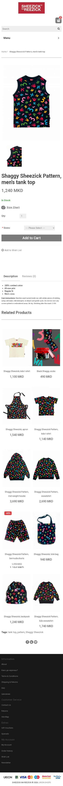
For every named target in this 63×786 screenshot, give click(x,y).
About (4, 664)
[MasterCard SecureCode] (46, 778)
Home (4, 52)
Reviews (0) (29, 276)
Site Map (5, 717)
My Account (6, 745)
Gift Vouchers (7, 728)
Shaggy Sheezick (34, 632)
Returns (4, 711)
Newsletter (6, 763)
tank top (12, 632)
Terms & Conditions (9, 676)
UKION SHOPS (45, 782)
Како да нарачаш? (9, 670)
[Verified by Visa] (57, 778)
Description (11, 276)
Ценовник (5, 694)
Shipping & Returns (9, 682)
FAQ (3, 688)
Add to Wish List (13, 250)
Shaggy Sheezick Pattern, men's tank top (27, 52)
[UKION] (8, 778)
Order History (7, 751)
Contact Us (6, 705)
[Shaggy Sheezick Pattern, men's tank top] (31, 101)
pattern (21, 632)
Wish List (5, 757)
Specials (5, 734)
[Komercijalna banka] (17, 778)
